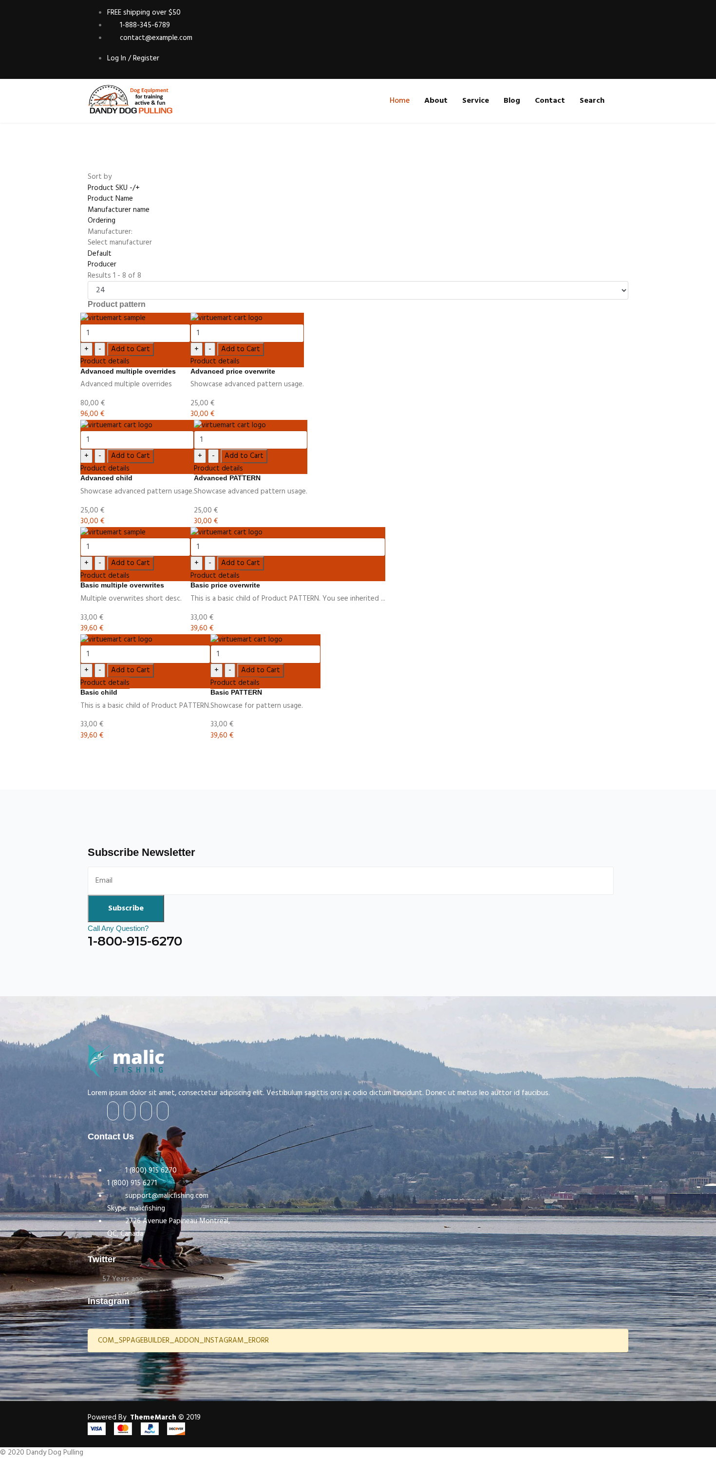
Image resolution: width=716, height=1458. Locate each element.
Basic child (98, 692)
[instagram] (129, 1110)
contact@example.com (155, 38)
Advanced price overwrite (232, 371)
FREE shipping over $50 (144, 13)
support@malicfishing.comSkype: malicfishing (157, 1202)
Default (100, 254)
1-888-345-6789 (144, 25)
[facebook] (113, 1110)
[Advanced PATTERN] (250, 425)
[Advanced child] (137, 425)
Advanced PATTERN (227, 478)
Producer (102, 264)
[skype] (146, 1110)
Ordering (101, 221)
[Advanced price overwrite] (247, 318)
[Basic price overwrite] (287, 532)
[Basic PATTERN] (265, 639)
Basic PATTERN (236, 692)
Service (475, 101)
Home (400, 101)
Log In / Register (133, 58)
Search (592, 101)
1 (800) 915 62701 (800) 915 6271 (142, 1177)
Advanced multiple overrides (128, 371)
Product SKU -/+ (114, 188)
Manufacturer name (119, 210)
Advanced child (106, 478)
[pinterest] (163, 1110)
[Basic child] (145, 639)
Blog (512, 101)
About (436, 101)
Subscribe (126, 908)
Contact (550, 101)
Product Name (110, 199)
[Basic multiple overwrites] (135, 532)
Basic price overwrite (225, 585)
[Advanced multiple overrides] (135, 318)
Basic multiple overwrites (122, 585)
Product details (105, 361)
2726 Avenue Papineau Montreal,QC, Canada (168, 1227)
